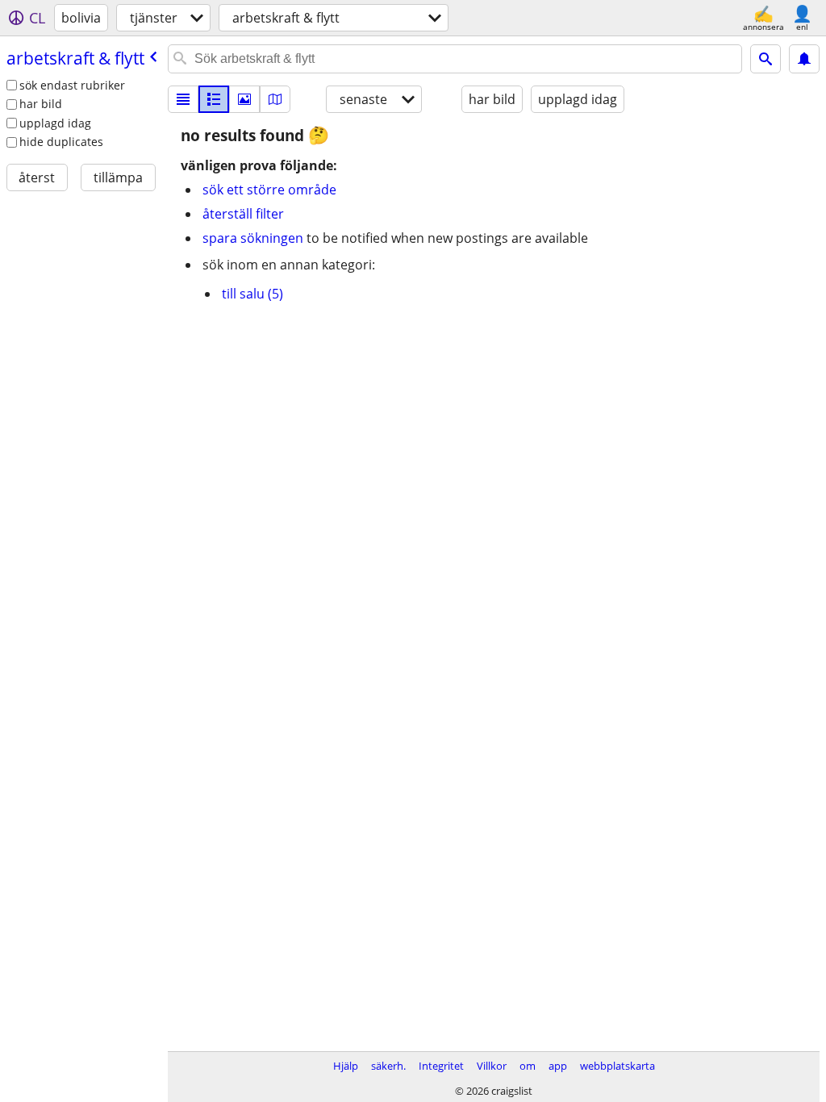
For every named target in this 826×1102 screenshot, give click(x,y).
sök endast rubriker (72, 85)
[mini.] (213, 99)
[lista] (183, 99)
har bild (40, 103)
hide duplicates (61, 141)
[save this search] (804, 58)
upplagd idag (55, 123)
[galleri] (244, 99)
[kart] (275, 99)
